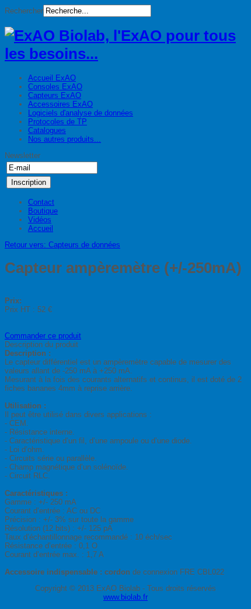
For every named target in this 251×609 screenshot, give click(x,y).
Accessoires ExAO (60, 104)
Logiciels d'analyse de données (80, 112)
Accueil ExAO (52, 78)
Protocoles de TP (57, 121)
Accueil (40, 228)
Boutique (43, 210)
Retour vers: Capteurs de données (62, 244)
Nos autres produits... (64, 139)
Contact (41, 202)
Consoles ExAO (55, 86)
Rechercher (24, 10)
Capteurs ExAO (54, 95)
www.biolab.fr (125, 597)
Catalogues (47, 130)
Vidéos (39, 219)
